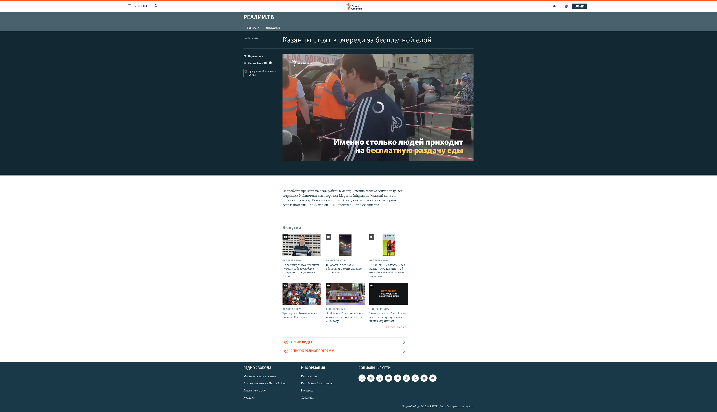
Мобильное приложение (259, 376)
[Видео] (555, 6)
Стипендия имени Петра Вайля (264, 383)
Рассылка (307, 390)
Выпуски (253, 27)
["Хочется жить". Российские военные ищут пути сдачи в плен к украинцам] (388, 294)
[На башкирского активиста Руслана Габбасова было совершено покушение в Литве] (302, 245)
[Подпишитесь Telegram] (397, 378)
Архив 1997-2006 (254, 390)
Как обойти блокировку (317, 383)
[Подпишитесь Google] (362, 378)
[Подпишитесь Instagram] (406, 378)
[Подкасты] (424, 378)
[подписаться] (432, 378)
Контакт (248, 397)
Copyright (307, 397)
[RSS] (415, 378)
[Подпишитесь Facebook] (370, 378)
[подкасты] (566, 6)
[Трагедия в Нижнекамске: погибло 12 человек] (302, 294)
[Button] (253, 57)
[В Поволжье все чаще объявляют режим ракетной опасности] (345, 245)
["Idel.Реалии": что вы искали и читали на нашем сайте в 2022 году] (345, 294)
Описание (273, 27)
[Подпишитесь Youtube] (388, 378)
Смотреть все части (396, 327)
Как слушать (309, 376)
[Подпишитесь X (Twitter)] (379, 378)
